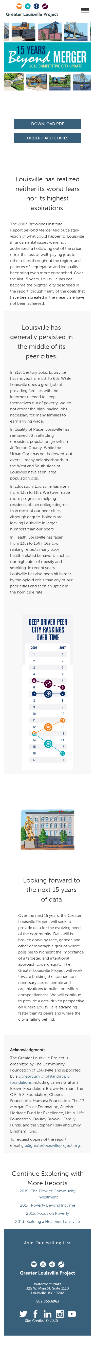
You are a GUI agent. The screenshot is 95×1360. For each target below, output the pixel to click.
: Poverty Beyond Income (47, 1205)
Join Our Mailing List (47, 1242)
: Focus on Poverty (47, 1213)
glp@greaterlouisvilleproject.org (50, 1145)
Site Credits (34, 1321)
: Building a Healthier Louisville (47, 1221)
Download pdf (47, 123)
